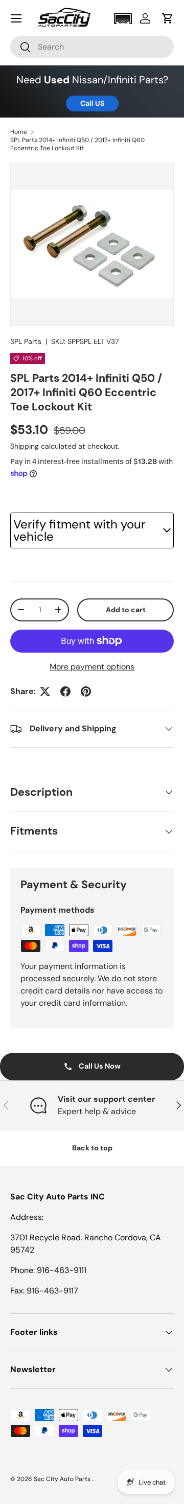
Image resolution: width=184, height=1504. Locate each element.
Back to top (92, 1147)
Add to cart (126, 609)
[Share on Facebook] (65, 691)
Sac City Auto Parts (63, 1479)
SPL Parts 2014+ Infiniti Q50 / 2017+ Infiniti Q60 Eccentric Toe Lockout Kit (77, 144)
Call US (92, 103)
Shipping (24, 446)
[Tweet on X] (45, 691)
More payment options (92, 666)
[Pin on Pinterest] (86, 691)
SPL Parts (25, 341)
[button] (122, 19)
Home (18, 132)
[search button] (20, 48)
